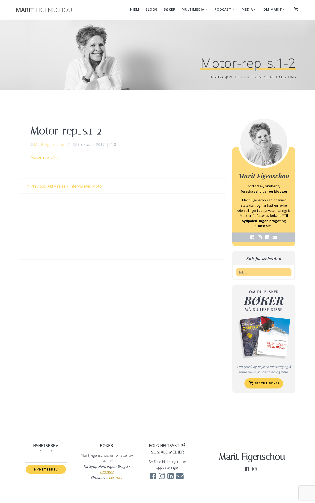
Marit (44, 10)
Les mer (107, 471)
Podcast (223, 9)
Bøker (169, 9)
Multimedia (193, 9)
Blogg (152, 9)
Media (247, 9)
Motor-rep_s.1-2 (44, 157)
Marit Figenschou (49, 144)
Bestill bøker (266, 383)
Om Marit (272, 9)
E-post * (46, 451)
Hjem (134, 9)
